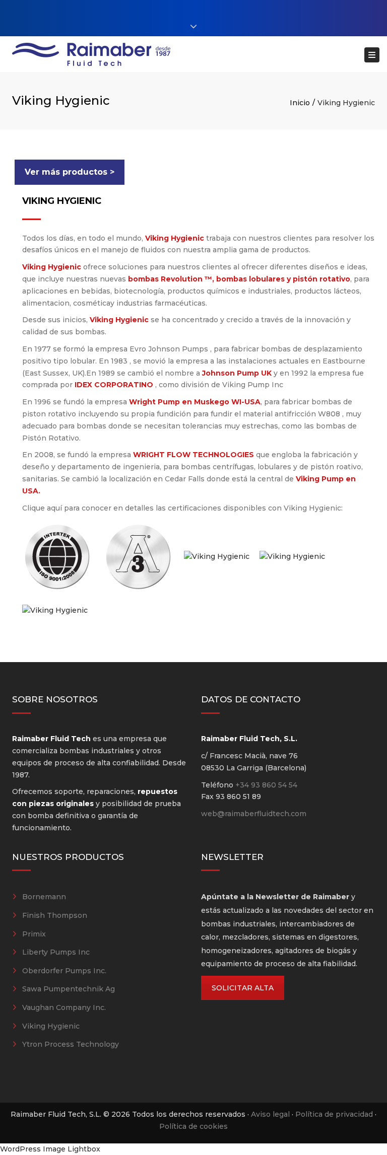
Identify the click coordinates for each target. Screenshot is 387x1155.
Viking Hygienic (51, 1026)
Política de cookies (193, 1126)
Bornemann (44, 896)
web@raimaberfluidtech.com (253, 813)
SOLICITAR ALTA (243, 987)
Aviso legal (270, 1114)
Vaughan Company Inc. (64, 1007)
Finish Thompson (54, 915)
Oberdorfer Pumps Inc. (64, 970)
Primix (34, 934)
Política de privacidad (334, 1114)
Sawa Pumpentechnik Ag (68, 988)
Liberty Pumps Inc (56, 952)
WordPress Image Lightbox (50, 1148)
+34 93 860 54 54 (266, 784)
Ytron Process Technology (70, 1044)
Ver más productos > (69, 172)
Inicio (300, 102)
